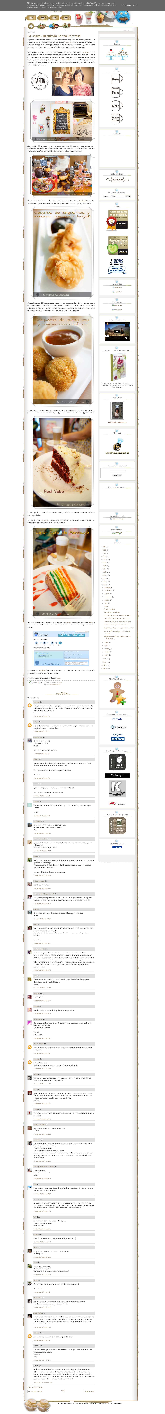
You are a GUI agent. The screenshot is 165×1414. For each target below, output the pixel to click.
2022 (104, 553)
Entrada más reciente (35, 1391)
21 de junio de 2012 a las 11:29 (42, 903)
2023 (104, 550)
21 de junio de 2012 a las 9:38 (42, 716)
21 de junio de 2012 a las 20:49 (42, 1242)
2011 (104, 659)
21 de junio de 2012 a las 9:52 (42, 753)
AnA (34, 1184)
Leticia (42, 670)
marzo (107, 649)
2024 (104, 547)
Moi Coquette (37, 1019)
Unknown (36, 702)
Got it (135, 5)
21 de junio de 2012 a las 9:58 (42, 816)
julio (106, 603)
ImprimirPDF (37, 682)
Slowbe (35, 856)
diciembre (108, 587)
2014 (104, 578)
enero (106, 655)
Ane (90, 622)
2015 (104, 575)
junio (106, 606)
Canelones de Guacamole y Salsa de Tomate (118, 628)
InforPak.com (118, 1403)
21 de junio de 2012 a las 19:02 (42, 1194)
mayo (106, 642)
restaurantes (53, 684)
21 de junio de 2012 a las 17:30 (42, 1134)
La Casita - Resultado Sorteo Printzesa (54, 36)
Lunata (35, 1109)
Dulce (53, 17)
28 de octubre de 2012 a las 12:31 (43, 1382)
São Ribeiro (37, 821)
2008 (104, 668)
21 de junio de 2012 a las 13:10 (42, 987)
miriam (35, 1074)
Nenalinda (36, 1140)
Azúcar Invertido (109, 609)
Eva (34, 976)
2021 (104, 556)
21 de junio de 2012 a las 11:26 (42, 888)
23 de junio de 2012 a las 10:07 (42, 1340)
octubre (107, 594)
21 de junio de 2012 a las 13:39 (42, 1013)
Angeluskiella (37, 737)
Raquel (35, 801)
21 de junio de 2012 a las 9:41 (42, 731)
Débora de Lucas (38, 881)
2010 (104, 662)
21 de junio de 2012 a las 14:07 (42, 1038)
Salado (65, 17)
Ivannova (36, 993)
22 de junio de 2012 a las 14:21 (42, 1307)
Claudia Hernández (39, 1124)
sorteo (69, 622)
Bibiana (35, 759)
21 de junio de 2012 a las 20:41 (42, 1229)
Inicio (31, 17)
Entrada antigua (89, 1391)
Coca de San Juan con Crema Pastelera (117, 615)
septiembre (108, 597)
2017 (104, 569)
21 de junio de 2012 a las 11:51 (42, 943)
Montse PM (37, 1298)
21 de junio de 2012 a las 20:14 (42, 1211)
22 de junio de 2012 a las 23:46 (42, 1327)
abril (106, 645)
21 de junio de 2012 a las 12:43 (42, 970)
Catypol (35, 722)
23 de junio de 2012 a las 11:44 (42, 1360)
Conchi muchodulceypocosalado (43, 894)
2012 (104, 584)
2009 (104, 665)
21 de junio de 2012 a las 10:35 (42, 875)
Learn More (126, 5)
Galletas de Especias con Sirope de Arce (117, 622)
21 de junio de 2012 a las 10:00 (42, 833)
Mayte (35, 1280)
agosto (107, 600)
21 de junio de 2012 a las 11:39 (42, 918)
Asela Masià (37, 1313)
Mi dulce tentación (66, 1403)
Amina (35, 909)
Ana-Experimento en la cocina (43, 1166)
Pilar (34, 1089)
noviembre (108, 590)
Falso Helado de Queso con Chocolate (116, 625)
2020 (104, 559)
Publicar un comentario (35, 1387)
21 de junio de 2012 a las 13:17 (42, 1000)
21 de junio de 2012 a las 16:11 (42, 1103)
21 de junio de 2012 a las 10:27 (42, 851)
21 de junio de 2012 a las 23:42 (42, 1274)
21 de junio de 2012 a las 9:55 (42, 796)
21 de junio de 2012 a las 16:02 (42, 1053)
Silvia (106, 1403)
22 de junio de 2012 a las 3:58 (42, 1292)
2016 (104, 572)
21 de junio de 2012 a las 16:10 (42, 1083)
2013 (104, 581)
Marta (35, 1247)
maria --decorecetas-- (40, 839)
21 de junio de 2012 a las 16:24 (42, 1119)
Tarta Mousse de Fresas (112, 612)
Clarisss (36, 1234)
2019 (104, 562)
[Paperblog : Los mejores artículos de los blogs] (117, 720)
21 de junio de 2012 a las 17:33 (42, 1161)
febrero (107, 652)
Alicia (35, 1263)
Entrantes (42, 19)
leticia (35, 924)
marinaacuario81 (38, 949)
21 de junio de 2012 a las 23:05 (42, 1257)
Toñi (34, 1217)
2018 (104, 566)
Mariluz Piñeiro (38, 1044)
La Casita (68, 42)
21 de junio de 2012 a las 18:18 (42, 1178)
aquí (58, 678)
